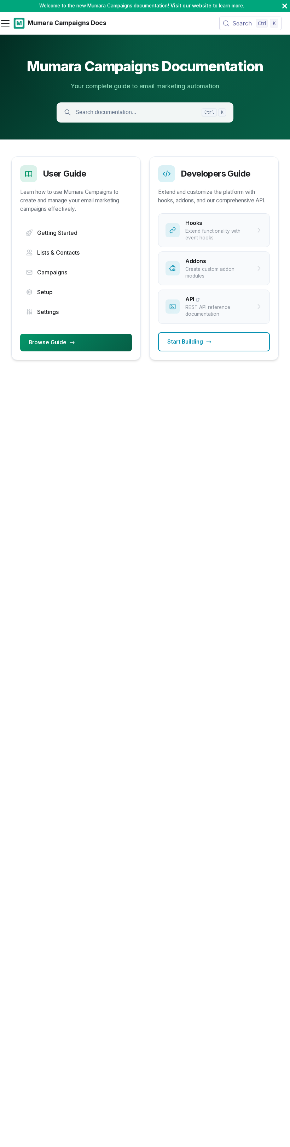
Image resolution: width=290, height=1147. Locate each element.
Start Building (185, 341)
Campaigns (52, 272)
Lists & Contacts (58, 252)
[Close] (284, 6)
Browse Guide (47, 342)
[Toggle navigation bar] (5, 23)
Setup (45, 292)
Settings (48, 311)
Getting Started (57, 232)
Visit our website (190, 5)
